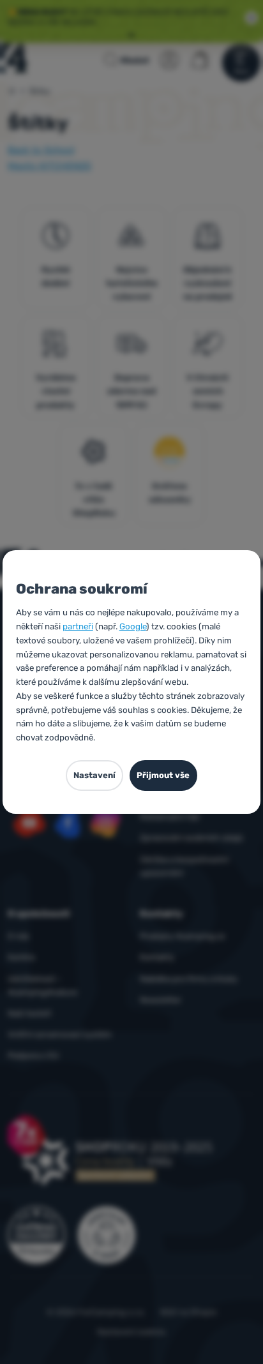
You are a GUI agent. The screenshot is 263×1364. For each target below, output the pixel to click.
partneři (78, 626)
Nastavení (94, 775)
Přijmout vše (163, 775)
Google (132, 626)
